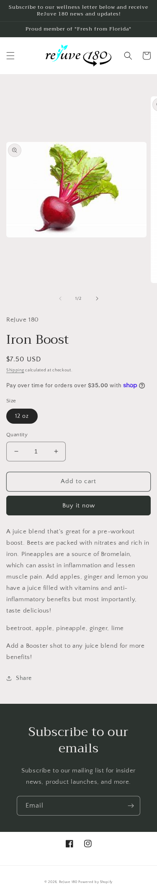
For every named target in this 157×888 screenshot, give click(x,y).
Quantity (17, 435)
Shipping (15, 370)
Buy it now (78, 505)
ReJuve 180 (68, 882)
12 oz (22, 416)
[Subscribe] (130, 806)
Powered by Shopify (95, 882)
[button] (10, 55)
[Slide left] (60, 298)
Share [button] (24, 678)
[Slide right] (97, 298)
